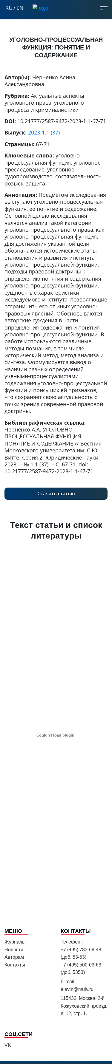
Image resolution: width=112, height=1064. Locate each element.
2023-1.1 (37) (44, 132)
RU (9, 7)
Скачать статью (56, 493)
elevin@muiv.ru (77, 989)
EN (20, 7)
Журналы (15, 941)
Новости (13, 949)
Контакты (14, 964)
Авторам (14, 957)
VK (7, 1045)
